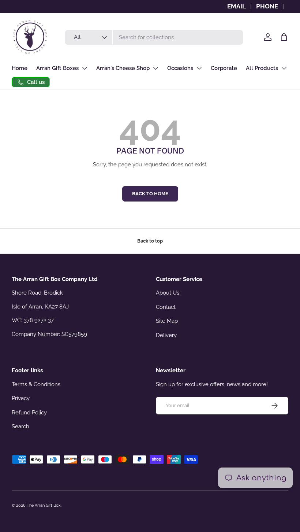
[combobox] (154, 37)
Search (20, 426)
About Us (167, 292)
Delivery (166, 335)
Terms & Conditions (36, 384)
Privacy (21, 398)
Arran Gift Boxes (57, 68)
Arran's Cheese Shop (123, 68)
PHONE (267, 6)
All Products (262, 68)
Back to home (150, 193)
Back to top (150, 241)
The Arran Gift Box (44, 505)
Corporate (224, 68)
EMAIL (236, 6)
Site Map (167, 321)
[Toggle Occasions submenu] (199, 68)
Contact (166, 307)
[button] (284, 37)
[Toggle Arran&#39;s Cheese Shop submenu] (155, 68)
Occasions (180, 68)
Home (19, 68)
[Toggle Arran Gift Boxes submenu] (84, 68)
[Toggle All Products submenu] (284, 68)
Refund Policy (29, 412)
